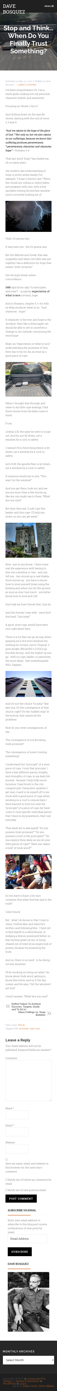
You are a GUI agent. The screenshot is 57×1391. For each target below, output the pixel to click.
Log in (23, 1383)
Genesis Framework (27, 1381)
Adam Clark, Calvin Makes (38, 1385)
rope (32, 1028)
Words (21, 1025)
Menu (48, 6)
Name (9, 1108)
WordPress (9, 1383)
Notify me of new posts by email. (27, 1190)
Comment (11, 1058)
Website (10, 1142)
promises (24, 1028)
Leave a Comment (27, 84)
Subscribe (19, 1251)
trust (37, 1028)
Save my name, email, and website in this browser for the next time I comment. (26, 1167)
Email (9, 1125)
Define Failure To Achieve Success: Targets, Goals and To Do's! (26, 1007)
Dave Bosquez (14, 9)
